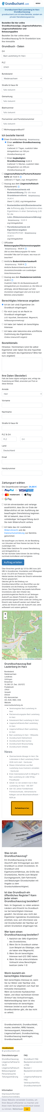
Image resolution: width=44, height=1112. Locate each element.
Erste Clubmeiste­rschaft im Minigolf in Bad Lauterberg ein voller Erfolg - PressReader (24, 777)
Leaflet (20, 659)
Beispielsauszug (33, 139)
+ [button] (5, 613)
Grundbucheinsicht (32, 1085)
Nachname (7, 412)
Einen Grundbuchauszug (21, 139)
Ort (3, 51)
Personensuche (9, 1074)
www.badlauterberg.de (13, 705)
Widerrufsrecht (11, 530)
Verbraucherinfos (32, 1082)
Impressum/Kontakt (11, 1094)
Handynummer (8, 468)
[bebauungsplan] (26, 248)
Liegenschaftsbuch (10, 1068)
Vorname (6, 400)
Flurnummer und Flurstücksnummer (18, 119)
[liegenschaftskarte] (21, 176)
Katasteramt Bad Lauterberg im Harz (24, 720)
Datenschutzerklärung (14, 533)
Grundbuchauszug (10, 1059)
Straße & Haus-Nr (10, 85)
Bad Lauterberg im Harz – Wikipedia (23, 735)
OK (27, 1109)
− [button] (5, 617)
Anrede (5, 389)
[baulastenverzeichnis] (12, 280)
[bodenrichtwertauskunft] (26, 264)
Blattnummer (8, 107)
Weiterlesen (17, 1109)
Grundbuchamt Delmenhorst (20, 738)
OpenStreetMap (29, 659)
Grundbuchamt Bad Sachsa (20, 741)
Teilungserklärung (10, 1076)
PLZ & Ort (6, 434)
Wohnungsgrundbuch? (14, 129)
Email (4, 457)
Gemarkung (7, 96)
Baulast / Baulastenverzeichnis (33, 1071)
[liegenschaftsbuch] (19, 186)
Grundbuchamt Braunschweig (21, 744)
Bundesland (7, 74)
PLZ (3, 62)
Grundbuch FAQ (31, 1059)
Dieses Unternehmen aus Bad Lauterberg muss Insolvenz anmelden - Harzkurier (24, 768)
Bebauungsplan (9, 1071)
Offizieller (22, 245)
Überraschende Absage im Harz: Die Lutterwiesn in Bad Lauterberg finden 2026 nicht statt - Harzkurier (24, 759)
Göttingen (8, 679)
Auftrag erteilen (13, 562)
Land (4, 446)
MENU (38, 3)
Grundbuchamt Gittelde (18, 747)
